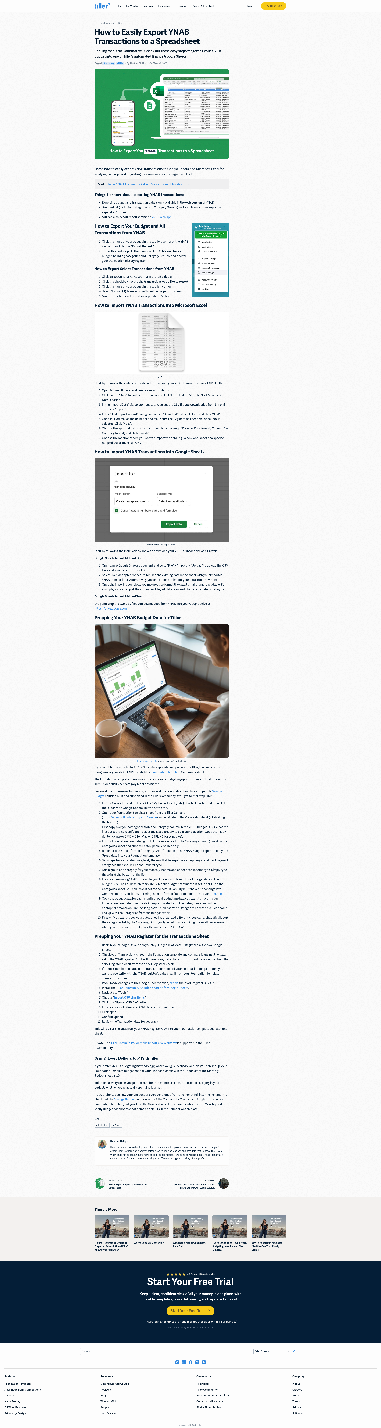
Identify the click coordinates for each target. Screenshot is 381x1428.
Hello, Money (12, 1401)
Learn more (219, 894)
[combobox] (167, 1351)
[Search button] (294, 1351)
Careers (297, 1389)
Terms (296, 1401)
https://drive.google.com (111, 608)
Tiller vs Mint (108, 1401)
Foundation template (166, 772)
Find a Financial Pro (208, 1407)
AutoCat (9, 1395)
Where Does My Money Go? (149, 1242)
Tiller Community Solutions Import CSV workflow (144, 1043)
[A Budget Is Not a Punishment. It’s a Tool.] (190, 1226)
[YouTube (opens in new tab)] (204, 1362)
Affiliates (298, 1413)
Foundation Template (147, 761)
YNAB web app (162, 217)
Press (295, 1395)
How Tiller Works (128, 6)
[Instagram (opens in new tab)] (177, 1362)
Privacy (297, 1407)
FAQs (103, 1395)
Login (250, 6)
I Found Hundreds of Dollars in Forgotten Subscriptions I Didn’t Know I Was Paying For (112, 1246)
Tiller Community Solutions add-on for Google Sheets (152, 988)
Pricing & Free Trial (203, 6)
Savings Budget (124, 1099)
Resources (164, 6)
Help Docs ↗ (108, 1413)
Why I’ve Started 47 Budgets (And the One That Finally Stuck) (267, 1246)
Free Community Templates (213, 1395)
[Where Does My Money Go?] (151, 1226)
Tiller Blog (202, 1383)
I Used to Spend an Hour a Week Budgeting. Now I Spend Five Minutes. (229, 1246)
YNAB (120, 63)
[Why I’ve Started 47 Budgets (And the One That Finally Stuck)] (269, 1226)
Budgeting (108, 63)
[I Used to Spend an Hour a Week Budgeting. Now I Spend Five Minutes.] (229, 1226)
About (296, 1383)
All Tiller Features (15, 1407)
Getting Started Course (114, 1383)
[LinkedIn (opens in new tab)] (184, 1362)
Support (105, 1407)
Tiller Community (207, 1389)
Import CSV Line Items (129, 997)
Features (148, 6)
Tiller (199, 1425)
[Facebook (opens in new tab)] (190, 1362)
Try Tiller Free (273, 6)
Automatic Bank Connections (22, 1389)
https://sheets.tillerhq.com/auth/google (130, 817)
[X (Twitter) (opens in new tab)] (197, 1362)
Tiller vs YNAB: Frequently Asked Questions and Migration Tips (147, 184)
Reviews (182, 6)
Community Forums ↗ (209, 1401)
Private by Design (15, 1413)
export (174, 983)
